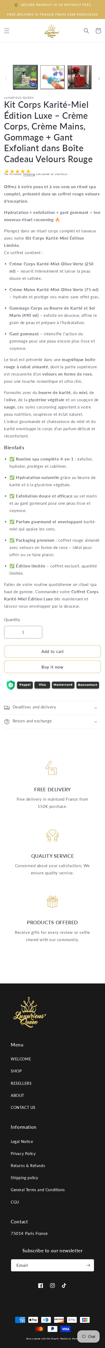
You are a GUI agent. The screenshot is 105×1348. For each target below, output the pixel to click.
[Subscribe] (88, 1265)
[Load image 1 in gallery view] (25, 77)
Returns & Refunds (28, 1165)
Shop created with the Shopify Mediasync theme (52, 1338)
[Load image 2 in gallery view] (52, 77)
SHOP (16, 1071)
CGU (15, 1202)
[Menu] (7, 31)
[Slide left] (6, 78)
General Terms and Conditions (38, 1189)
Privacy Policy (23, 1153)
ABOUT (17, 1095)
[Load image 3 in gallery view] (79, 77)
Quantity (12, 619)
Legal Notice (22, 1141)
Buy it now (52, 666)
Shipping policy (24, 1177)
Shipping (29, 174)
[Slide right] (99, 78)
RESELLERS (21, 1083)
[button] (86, 31)
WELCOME (21, 1059)
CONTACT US (23, 1107)
